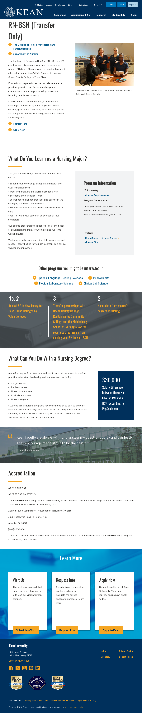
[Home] (23, 12)
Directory (105, 656)
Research (101, 14)
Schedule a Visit (26, 630)
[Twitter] (18, 668)
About (134, 14)
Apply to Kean (111, 630)
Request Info (20, 123)
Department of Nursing (25, 53)
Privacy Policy (126, 651)
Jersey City (91, 241)
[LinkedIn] (38, 668)
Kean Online (110, 237)
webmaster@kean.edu (74, 707)
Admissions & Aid (80, 14)
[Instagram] (31, 668)
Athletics (39, 5)
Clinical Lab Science (96, 283)
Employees (60, 5)
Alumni (49, 5)
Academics (60, 14)
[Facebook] (11, 668)
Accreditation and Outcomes (62, 700)
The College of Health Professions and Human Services (34, 46)
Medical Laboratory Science (56, 283)
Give (70, 5)
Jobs (103, 651)
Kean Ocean (91, 237)
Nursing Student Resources (36, 700)
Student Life (118, 14)
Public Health (101, 278)
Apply (110, 4)
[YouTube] (24, 668)
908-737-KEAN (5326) (19, 660)
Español (132, 4)
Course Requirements (97, 195)
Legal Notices (126, 656)
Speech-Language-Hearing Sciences (60, 278)
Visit (122, 4)
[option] (133, 4)
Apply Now (19, 129)
